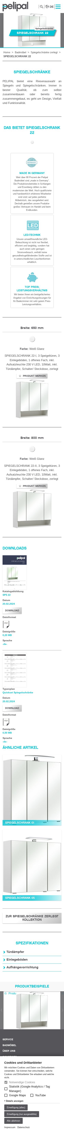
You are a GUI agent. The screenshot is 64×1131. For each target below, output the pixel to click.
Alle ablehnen (13, 1121)
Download (12, 610)
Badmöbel (20, 52)
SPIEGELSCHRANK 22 (17, 56)
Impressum (9, 1127)
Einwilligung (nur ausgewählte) (22, 1114)
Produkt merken (34, 376)
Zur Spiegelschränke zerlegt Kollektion (32, 918)
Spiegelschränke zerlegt (44, 52)
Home (6, 52)
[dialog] (32, 1093)
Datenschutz (23, 1127)
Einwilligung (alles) (16, 1107)
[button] (6, 1088)
